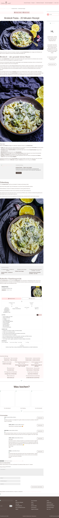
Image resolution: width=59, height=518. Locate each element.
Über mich (49, 509)
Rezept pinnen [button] (32, 298)
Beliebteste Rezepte (50, 505)
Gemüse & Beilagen (19, 502)
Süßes (48, 500)
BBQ (16, 500)
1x (37, 314)
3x (40, 314)
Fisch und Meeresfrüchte (20, 507)
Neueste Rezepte (50, 504)
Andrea (10, 450)
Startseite (2, 8)
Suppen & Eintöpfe (34, 509)
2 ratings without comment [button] (17, 461)
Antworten (40, 418)
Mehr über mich (52, 64)
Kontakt (24, 516)
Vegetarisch (49, 502)
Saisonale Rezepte (50, 507)
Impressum (34, 516)
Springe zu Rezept (18, 12)
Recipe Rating (2, 466)
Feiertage (17, 504)
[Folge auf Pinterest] (55, 18)
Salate (32, 504)
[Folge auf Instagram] (51, 18)
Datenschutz (28, 516)
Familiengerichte (8, 8)
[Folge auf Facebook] (53, 18)
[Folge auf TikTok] (6, 509)
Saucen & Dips (34, 505)
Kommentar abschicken (37, 487)
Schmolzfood (33, 507)
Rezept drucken (26, 12)
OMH (58, 516)
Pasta (32, 502)
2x (39, 314)
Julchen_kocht (11, 424)
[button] (2, 290)
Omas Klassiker (34, 500)
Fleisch (17, 509)
